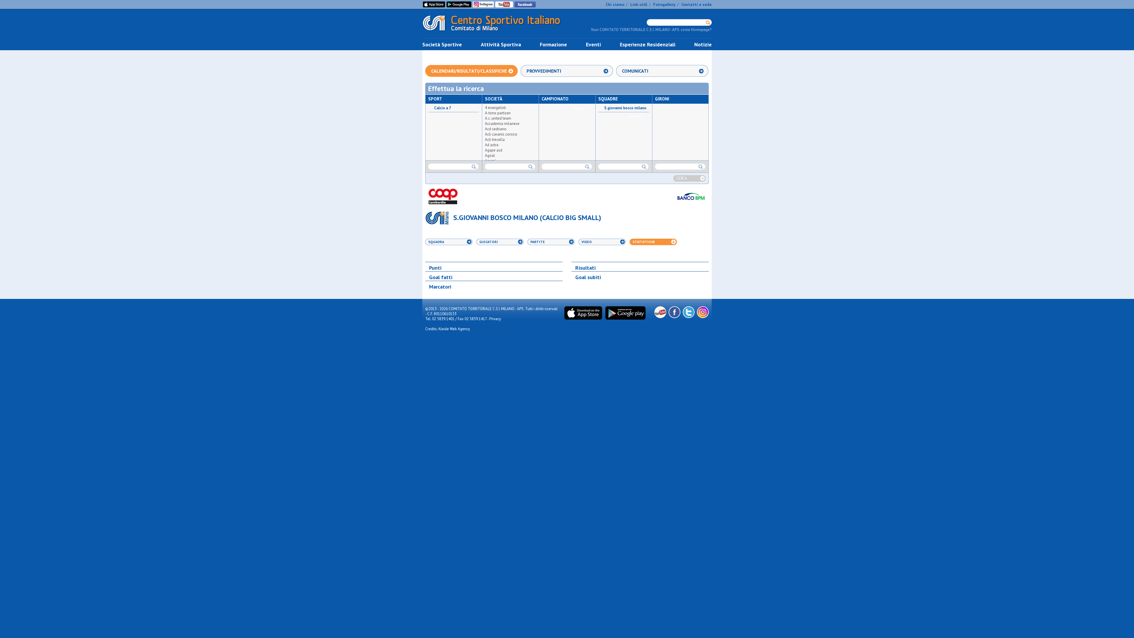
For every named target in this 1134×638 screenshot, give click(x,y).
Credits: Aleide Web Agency (447, 328)
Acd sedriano (495, 128)
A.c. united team (498, 118)
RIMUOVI (579, 108)
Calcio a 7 (442, 108)
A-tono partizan (498, 112)
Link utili (638, 4)
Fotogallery (664, 4)
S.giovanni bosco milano (625, 108)
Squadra (436, 242)
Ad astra (491, 144)
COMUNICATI (635, 71)
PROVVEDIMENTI (544, 71)
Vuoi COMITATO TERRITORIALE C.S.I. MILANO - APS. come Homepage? (651, 29)
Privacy (495, 318)
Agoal (490, 155)
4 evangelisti (495, 107)
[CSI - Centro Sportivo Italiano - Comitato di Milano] (496, 32)
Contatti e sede (696, 4)
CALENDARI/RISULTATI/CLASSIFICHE (469, 71)
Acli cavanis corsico (501, 134)
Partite (537, 242)
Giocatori (488, 242)
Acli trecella (495, 139)
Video (586, 242)
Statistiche (644, 242)
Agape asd (493, 150)
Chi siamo (615, 4)
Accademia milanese (502, 123)
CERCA (681, 178)
